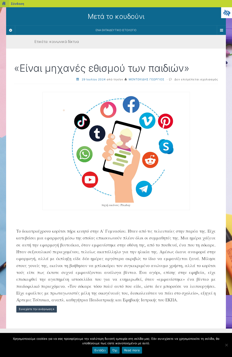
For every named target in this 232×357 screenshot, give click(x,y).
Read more (132, 350)
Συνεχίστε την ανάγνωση (36, 309)
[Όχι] (226, 345)
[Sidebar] (10, 30)
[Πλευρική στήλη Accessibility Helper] (226, 12)
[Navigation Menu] (221, 30)
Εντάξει (100, 350)
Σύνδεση (17, 3)
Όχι (114, 350)
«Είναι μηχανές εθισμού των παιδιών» (101, 68)
